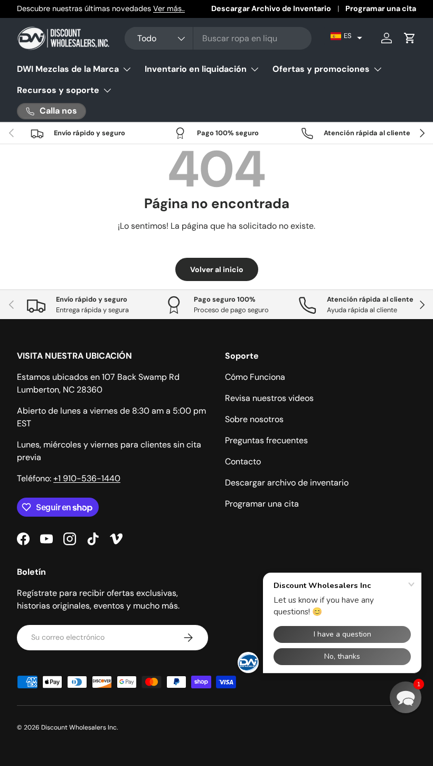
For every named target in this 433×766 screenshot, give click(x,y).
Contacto (243, 461)
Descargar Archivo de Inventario (271, 8)
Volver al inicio (216, 269)
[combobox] (218, 38)
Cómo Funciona (255, 376)
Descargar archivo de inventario (287, 482)
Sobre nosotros (254, 419)
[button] (346, 35)
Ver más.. (169, 8)
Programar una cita (380, 8)
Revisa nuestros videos (269, 398)
